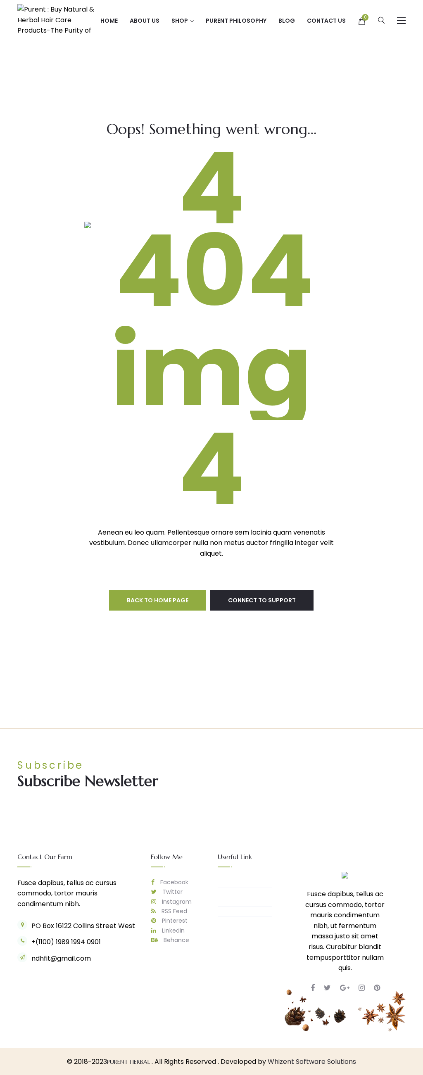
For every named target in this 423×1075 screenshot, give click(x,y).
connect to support (262, 600)
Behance (175, 940)
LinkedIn (172, 930)
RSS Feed (173, 911)
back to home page (157, 600)
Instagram (176, 901)
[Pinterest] (377, 988)
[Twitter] (327, 988)
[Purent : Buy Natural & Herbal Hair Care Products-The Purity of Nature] (58, 20)
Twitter (172, 892)
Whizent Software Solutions (312, 1061)
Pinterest (174, 920)
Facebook (173, 882)
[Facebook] (313, 988)
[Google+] (344, 988)
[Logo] (345, 875)
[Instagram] (362, 988)
